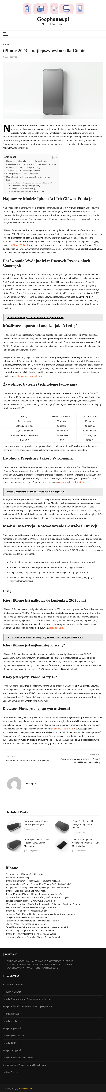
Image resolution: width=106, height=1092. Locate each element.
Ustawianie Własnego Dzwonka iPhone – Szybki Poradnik (33, 937)
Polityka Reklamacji (12, 1014)
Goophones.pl (53, 19)
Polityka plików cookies (14, 1036)
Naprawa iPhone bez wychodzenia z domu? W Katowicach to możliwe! (40, 964)
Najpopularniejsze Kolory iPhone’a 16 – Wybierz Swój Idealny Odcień (38, 884)
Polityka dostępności (12, 1050)
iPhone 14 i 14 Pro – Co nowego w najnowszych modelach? (83, 824)
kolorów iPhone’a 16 (63, 729)
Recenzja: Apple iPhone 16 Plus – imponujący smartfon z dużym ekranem (40, 914)
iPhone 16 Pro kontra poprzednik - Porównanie (28, 761)
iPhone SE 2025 (20, 245)
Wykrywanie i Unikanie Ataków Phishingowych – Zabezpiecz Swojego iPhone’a (43, 904)
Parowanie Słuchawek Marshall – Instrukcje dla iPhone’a (32, 921)
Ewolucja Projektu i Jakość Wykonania (22, 174)
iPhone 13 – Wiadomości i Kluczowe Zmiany (26, 911)
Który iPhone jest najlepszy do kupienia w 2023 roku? (31, 183)
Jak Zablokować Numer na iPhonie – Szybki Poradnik (31, 907)
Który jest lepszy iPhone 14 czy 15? (24, 189)
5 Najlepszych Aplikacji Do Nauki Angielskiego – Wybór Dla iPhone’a (38, 888)
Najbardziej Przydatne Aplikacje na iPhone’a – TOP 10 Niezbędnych (85, 842)
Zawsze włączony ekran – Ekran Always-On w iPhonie (31, 901)
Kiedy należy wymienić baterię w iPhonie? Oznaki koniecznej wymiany (80, 760)
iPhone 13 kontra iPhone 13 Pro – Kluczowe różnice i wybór (34, 894)
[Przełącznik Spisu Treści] (53, 157)
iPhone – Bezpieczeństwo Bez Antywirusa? (26, 891)
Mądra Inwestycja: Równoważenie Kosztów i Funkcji (28, 177)
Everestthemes (25, 1088)
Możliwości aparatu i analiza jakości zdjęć (23, 167)
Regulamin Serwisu (12, 992)
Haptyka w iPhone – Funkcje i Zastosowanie (26, 917)
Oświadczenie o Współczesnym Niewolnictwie (24, 1065)
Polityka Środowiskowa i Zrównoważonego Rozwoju (27, 999)
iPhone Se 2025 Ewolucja (18, 878)
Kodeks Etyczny (10, 1072)
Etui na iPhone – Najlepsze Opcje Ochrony (26, 924)
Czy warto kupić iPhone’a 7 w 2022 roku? (25, 874)
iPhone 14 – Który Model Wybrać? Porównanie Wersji (31, 934)
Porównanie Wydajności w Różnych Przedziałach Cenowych (31, 164)
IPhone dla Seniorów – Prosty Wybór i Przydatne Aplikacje (33, 881)
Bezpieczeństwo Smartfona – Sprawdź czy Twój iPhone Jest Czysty (37, 897)
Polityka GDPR (10, 1043)
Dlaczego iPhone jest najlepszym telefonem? (28, 191)
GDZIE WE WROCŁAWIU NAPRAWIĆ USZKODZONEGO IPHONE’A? (40, 961)
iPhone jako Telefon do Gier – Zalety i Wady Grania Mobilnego (37, 842)
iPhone (6, 45)
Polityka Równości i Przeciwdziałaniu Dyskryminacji (27, 1006)
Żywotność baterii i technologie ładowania (23, 171)
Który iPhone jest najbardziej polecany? (26, 186)
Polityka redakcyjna (12, 1021)
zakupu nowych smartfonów (29, 376)
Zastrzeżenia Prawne (13, 984)
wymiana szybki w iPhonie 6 (70, 482)
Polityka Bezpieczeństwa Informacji (19, 1058)
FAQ (8, 180)
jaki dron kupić (56, 628)
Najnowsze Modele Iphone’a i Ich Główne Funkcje (27, 161)
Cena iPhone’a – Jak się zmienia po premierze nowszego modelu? (37, 927)
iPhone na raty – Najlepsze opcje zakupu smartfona (30, 930)
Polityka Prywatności (12, 1028)
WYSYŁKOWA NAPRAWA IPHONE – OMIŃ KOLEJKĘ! (32, 968)
